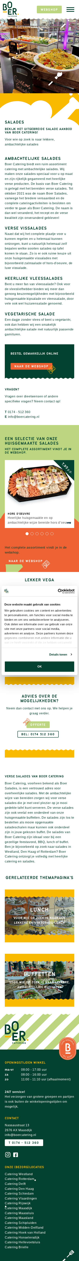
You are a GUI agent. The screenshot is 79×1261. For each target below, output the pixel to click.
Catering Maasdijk (18, 1208)
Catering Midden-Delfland (24, 1227)
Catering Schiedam (19, 1193)
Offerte (38, 725)
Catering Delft (15, 1183)
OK (39, 666)
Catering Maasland (19, 1218)
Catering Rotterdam (19, 1178)
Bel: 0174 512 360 (38, 734)
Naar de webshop (26, 561)
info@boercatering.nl (24, 416)
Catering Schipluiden (21, 1222)
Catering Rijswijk (18, 1203)
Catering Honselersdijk (22, 1237)
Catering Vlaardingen (21, 1198)
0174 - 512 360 (19, 412)
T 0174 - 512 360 (24, 1143)
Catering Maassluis (19, 1213)
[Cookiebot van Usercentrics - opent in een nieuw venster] (58, 591)
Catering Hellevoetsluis (22, 1242)
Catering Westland (19, 1174)
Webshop (49, 9)
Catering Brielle (17, 1247)
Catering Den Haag (19, 1188)
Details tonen (58, 654)
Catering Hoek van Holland (25, 1232)
